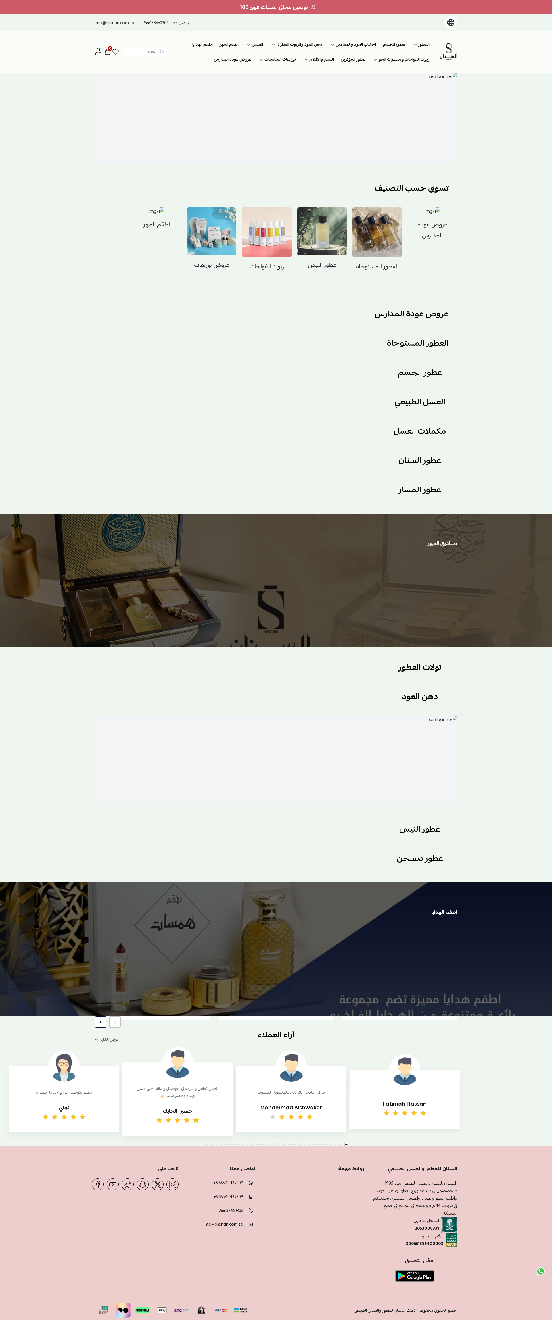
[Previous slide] (115, 1022)
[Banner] (276, 118)
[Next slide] (100, 1022)
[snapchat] (143, 1184)
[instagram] (172, 1184)
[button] (345, 1144)
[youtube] (113, 1184)
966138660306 (156, 22)
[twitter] (158, 1184)
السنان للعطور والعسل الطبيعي (379, 1310)
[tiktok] (128, 1184)
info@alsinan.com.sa (114, 22)
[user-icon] (98, 52)
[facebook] (98, 1184)
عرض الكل (110, 1039)
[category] (207, 63)
